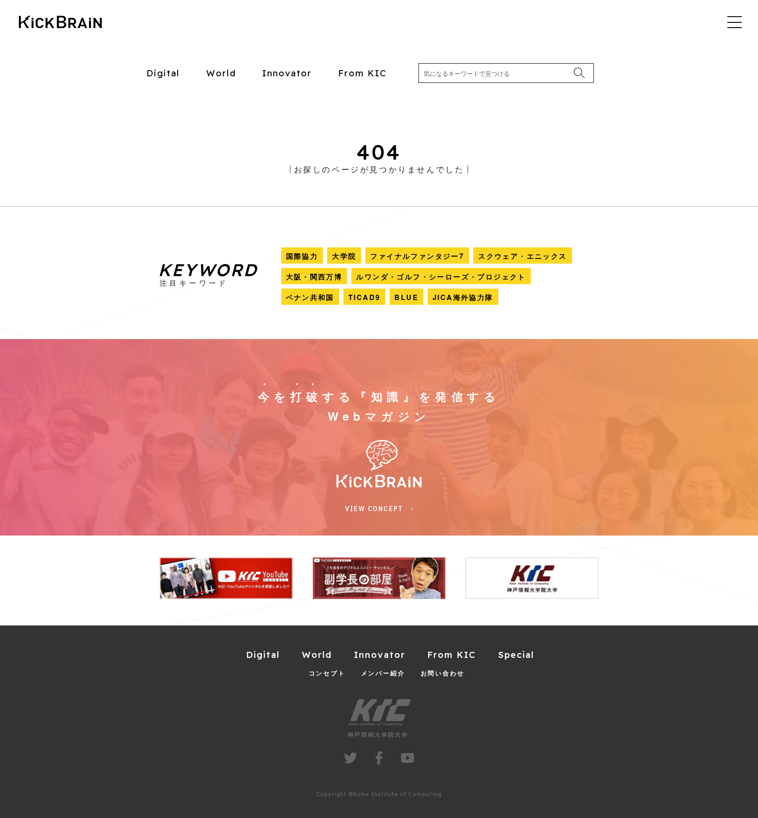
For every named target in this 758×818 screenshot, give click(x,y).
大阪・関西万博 (314, 276)
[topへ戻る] (60, 23)
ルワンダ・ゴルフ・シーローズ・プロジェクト (441, 276)
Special (516, 654)
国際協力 (302, 256)
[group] (226, 578)
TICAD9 (364, 297)
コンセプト (327, 672)
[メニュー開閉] (734, 21)
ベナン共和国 (310, 297)
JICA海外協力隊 (463, 297)
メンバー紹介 (383, 672)
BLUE (406, 297)
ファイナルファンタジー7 (417, 256)
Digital (163, 73)
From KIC (362, 73)
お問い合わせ (443, 672)
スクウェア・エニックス (522, 256)
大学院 (344, 256)
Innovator (287, 73)
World (221, 73)
